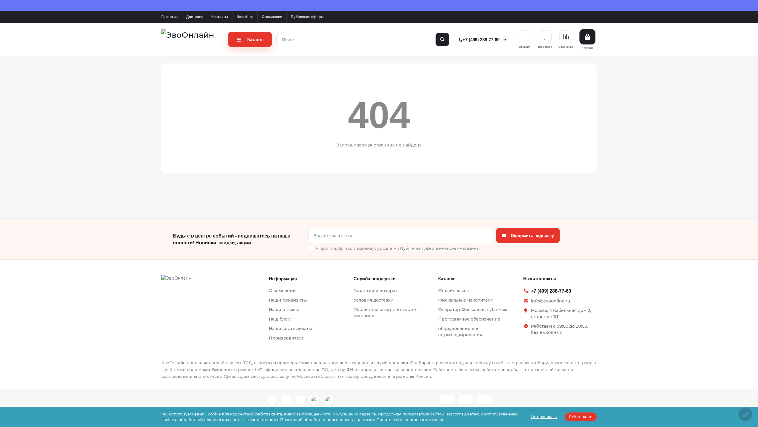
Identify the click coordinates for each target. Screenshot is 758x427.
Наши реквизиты (288, 300)
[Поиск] (442, 39)
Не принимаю (544, 417)
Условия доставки (374, 300)
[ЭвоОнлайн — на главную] (176, 280)
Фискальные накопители (466, 300)
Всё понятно (580, 417)
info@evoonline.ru (550, 301)
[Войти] (524, 36)
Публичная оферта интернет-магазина (387, 312)
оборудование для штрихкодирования (460, 331)
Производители (287, 338)
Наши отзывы (284, 309)
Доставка (194, 17)
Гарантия (169, 17)
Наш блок (279, 319)
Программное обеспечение (469, 319)
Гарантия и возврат (375, 290)
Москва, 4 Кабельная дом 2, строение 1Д (561, 313)
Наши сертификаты (290, 328)
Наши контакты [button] (539, 278)
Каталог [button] (446, 278)
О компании (272, 17)
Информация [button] (283, 278)
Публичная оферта (308, 17)
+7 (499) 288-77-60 (480, 39)
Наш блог (245, 17)
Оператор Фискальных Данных (472, 309)
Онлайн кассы (454, 290)
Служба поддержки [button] (375, 278)
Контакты (219, 17)
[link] (271, 399)
